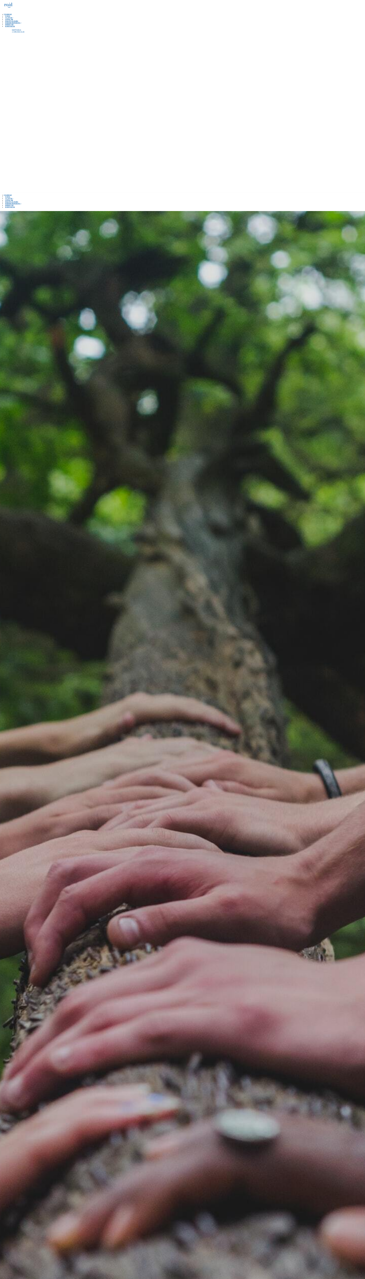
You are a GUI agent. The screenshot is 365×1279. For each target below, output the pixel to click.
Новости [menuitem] (9, 24)
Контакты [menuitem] (10, 26)
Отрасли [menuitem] (9, 19)
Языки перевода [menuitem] (12, 23)
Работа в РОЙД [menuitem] (11, 21)
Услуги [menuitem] (8, 18)
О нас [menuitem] (7, 16)
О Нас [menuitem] (7, 204)
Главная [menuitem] (8, 14)
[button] (188, 34)
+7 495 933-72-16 (18, 32)
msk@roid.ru (16, 30)
